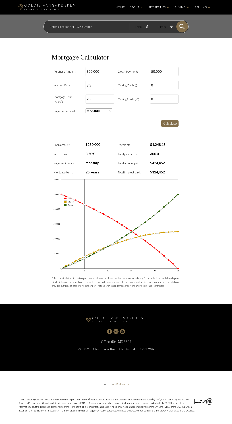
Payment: (124, 144)
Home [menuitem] (120, 7)
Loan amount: (61, 144)
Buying (180, 7)
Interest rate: (61, 154)
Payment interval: (64, 163)
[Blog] (122, 331)
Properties (157, 7)
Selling (201, 7)
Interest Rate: (62, 85)
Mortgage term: (63, 172)
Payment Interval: (64, 111)
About (134, 7)
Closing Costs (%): (129, 99)
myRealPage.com (121, 384)
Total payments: (127, 154)
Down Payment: (128, 71)
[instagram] (116, 331)
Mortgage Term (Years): (62, 99)
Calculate (170, 123)
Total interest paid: (129, 172)
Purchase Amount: (64, 71)
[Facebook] (109, 331)
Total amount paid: (129, 163)
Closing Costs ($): (128, 85)
